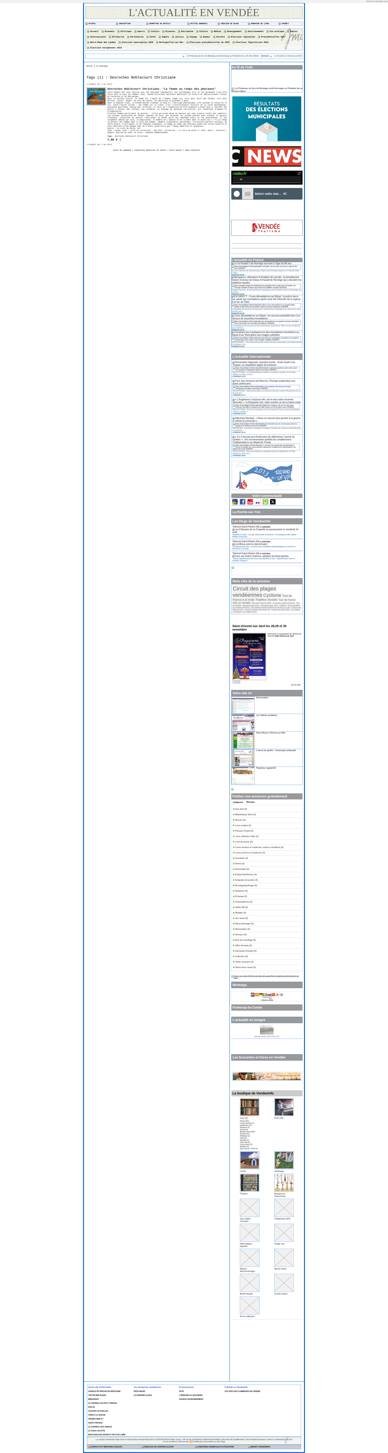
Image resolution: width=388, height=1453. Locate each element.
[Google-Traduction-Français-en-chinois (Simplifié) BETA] (273, 993)
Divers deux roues (244, 966)
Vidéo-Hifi (240, 906)
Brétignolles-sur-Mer (171, 42)
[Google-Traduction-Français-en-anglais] (252, 993)
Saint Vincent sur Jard (284, 635)
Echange (239, 895)
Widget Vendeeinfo (260, 1446)
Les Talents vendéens (266, 714)
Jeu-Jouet (240, 917)
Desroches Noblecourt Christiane (131, 136)
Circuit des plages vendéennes (254, 591)
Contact (284, 24)
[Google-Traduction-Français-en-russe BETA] (269, 993)
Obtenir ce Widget (267, 999)
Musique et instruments (280, 1194)
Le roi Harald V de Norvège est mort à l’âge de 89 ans (262, 262)
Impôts (165, 37)
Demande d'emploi (244, 950)
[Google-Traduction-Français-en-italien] (265, 993)
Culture (203, 31)
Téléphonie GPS (282, 1218)
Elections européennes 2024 (105, 48)
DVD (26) (278, 1117)
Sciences (169, 31)
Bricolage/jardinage (244, 885)
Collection (240, 955)
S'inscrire (370, 1)
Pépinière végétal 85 (266, 767)
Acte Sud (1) (245, 1142)
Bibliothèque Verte (244, 814)
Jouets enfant (280, 1293)
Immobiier (240, 857)
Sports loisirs (280, 1268)
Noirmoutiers (262, 697)
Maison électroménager (247, 1269)
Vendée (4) (244, 1139)
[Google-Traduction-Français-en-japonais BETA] (277, 993)
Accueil (91, 24)
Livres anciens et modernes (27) (247, 1124)
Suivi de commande (122, 150)
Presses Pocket (243, 830)
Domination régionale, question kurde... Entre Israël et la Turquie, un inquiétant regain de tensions (263, 363)
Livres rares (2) (246, 1144)
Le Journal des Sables (100, 1426)
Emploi (293, 31)
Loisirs (154, 31)
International (97, 37)
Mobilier (239, 912)
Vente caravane (242, 961)
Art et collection (247, 1315)
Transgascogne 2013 (269, 605)
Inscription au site (212, 1441)
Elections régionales (242, 37)
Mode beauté (246, 1293)
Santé (152, 37)
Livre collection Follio (245, 835)
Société (220, 37)
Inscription (124, 24)
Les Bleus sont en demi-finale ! (251, 543)
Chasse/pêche (242, 901)
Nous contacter (192, 150)
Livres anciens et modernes (248, 852)
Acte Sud (239, 808)
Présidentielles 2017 (272, 37)
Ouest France (95, 1422)
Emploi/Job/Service (244, 874)
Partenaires (136, 37)
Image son (279, 1243)
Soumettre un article (159, 24)
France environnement (191, 1399)
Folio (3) (243, 1137)
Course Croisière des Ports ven (257, 609)
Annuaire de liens (259, 24)
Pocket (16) (244, 1133)
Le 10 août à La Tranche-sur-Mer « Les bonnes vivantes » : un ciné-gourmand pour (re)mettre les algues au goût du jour (262, 56)
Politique (125, 31)
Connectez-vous (381, 1)
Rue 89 (91, 1406)
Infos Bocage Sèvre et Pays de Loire (107, 1434)
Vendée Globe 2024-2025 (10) (266, 1036)
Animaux (239, 934)
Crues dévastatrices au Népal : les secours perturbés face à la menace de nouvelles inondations (265, 316)
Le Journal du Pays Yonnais (102, 1402)
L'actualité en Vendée (194, 12)
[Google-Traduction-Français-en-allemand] (261, 993)
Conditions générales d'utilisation (215, 1446)
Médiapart (93, 1399)
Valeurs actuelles (98, 1410)
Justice (179, 37)
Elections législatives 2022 (251, 42)
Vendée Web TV (95, 1418)
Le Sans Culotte (96, 1430)
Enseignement (234, 31)
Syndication (198, 1441)
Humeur (206, 37)
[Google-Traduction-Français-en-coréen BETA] (281, 993)
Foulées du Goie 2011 (280, 609)
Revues (239, 819)
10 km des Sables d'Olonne (284, 602)
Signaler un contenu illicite (159, 1446)
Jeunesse (244, 1129)
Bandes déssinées (247, 1131)
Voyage (192, 37)
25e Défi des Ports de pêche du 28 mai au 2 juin (270, 607)
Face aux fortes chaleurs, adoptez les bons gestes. (262, 555)
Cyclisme (272, 594)
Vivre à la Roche (96, 1414)
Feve (181, 1391)
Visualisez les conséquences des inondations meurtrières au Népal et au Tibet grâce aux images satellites (265, 333)
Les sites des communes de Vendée (242, 1391)
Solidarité (117, 37)
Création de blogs (229, 24)
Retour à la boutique (97, 66)
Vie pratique (276, 31)
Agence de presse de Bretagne (104, 1391)
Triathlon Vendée (266, 599)
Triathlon (282, 605)
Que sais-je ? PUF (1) (249, 1148)
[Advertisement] (267, 210)
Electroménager (243, 923)
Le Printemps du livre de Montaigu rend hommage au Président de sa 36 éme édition (159, 56)
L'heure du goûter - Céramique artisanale (276, 749)
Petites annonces (198, 24)
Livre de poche (242, 841)
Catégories (238, 801)
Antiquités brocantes (245, 879)
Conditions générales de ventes (150, 150)
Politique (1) (245, 1135)
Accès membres (170, 1441)
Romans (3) (245, 1127)
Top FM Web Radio (97, 1395)
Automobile (240, 868)
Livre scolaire (241, 825)
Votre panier (175, 150)
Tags (223, 1441)
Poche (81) (244, 1120)
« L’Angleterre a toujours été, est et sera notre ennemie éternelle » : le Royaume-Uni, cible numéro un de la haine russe (266, 400)
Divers (238, 863)
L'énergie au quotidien (190, 1395)
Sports (140, 31)
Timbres (244, 1193)
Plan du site (184, 1441)
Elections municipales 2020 (136, 42)
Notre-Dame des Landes (102, 42)
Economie (109, 31)
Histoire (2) (244, 1146)
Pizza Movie (139, 1391)
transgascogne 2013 (250, 605)
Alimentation (241, 928)
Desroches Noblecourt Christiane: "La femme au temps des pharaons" (161, 88)
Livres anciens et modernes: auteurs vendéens (257, 846)
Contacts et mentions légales (106, 1446)
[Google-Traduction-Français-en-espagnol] (257, 993)
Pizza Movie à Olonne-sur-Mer (270, 732)
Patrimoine (186, 31)
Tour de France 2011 (261, 602)
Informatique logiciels (246, 1244)
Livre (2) (244, 1117)
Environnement (255, 31)
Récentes (250, 801)
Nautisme (239, 890)
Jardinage (279, 1170)
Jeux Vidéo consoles (245, 1219)
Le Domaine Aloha (143, 1395)
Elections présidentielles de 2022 (209, 42)
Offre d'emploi (242, 945)
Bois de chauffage (244, 939)
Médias (217, 31)
